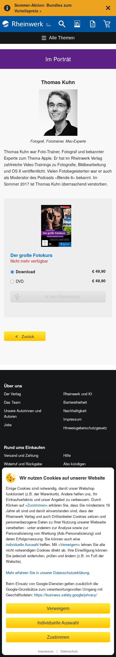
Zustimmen (36, 505)
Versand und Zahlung (21, 455)
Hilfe (67, 455)
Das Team (12, 402)
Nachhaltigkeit (74, 410)
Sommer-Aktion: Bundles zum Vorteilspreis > (43, 7)
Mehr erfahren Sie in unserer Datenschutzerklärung (47, 572)
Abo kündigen (74, 463)
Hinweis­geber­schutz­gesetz (85, 427)
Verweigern (69, 545)
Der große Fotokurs (31, 255)
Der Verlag (12, 393)
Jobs (8, 424)
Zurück (28, 336)
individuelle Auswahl (22, 545)
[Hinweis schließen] (108, 8)
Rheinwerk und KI (77, 393)
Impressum (45, 651)
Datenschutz (69, 651)
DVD (19, 281)
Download (25, 271)
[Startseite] (26, 24)
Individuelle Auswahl (58, 622)
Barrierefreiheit (75, 402)
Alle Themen (62, 37)
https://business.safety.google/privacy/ (65, 594)
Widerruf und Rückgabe (23, 463)
